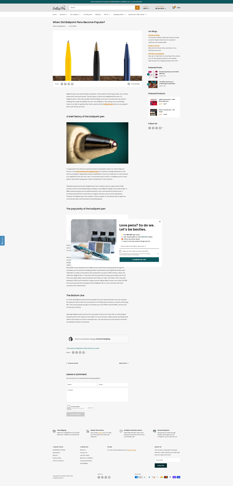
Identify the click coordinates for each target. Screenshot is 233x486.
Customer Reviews (86, 461)
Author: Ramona (88, 348)
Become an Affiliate (86, 458)
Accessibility (84, 463)
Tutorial (96, 348)
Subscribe (160, 465)
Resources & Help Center (136, 14)
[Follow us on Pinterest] (156, 128)
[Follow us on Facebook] (149, 128)
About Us (83, 450)
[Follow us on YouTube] (161, 128)
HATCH (106, 14)
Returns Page (131, 450)
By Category (74, 14)
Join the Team (84, 455)
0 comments (135, 84)
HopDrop (98, 14)
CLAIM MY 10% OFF (139, 259)
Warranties (56, 453)
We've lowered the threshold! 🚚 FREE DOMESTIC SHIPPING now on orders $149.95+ (116, 2)
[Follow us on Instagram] (153, 128)
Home (55, 14)
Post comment (76, 414)
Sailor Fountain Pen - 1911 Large (167, 111)
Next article (123, 363)
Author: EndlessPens (59, 26)
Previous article (73, 363)
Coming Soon (87, 14)
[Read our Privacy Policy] (158, 254)
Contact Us (83, 453)
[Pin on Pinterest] (65, 84)
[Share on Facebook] (62, 84)
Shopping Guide (118, 14)
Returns (55, 455)
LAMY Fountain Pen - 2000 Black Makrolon (167, 100)
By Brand (62, 14)
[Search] (137, 8)
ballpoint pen (108, 104)
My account (160, 8)
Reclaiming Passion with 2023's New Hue (169, 72)
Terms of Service (58, 461)
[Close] (160, 221)
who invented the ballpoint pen (87, 171)
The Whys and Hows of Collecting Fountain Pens (167, 82)
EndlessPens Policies (59, 450)
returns (100, 433)
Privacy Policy (57, 458)
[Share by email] (72, 84)
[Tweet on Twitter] (69, 84)
